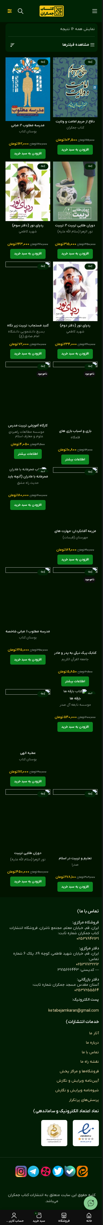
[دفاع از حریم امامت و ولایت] (75, 87)
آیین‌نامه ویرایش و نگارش (78, 1080)
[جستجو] (20, 11)
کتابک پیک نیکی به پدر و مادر (75, 653)
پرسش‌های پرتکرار (84, 1100)
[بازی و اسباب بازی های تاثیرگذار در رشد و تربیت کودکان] (75, 394)
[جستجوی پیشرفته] (9, 11)
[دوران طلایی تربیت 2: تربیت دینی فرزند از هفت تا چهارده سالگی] (75, 191)
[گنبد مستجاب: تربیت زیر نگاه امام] (27, 291)
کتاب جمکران (75, 127)
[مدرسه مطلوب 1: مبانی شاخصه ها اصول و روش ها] (27, 597)
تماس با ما (90, 1052)
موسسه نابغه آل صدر (75, 705)
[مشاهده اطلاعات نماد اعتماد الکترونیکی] (86, 1133)
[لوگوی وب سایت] (52, 11)
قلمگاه (75, 437)
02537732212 (87, 964)
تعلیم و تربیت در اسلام (75, 858)
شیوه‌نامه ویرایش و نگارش (77, 1090)
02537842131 (88, 938)
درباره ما (92, 1042)
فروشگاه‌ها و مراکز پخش (79, 1071)
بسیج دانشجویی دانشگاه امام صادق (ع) (26, 334)
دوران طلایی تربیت (27, 853)
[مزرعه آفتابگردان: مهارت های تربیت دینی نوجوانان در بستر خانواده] (75, 497)
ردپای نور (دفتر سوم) (27, 225)
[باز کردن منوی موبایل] (94, 11)
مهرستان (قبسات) (75, 537)
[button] (75, 150)
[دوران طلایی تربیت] (27, 819)
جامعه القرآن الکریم (75, 659)
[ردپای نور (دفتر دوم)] (75, 291)
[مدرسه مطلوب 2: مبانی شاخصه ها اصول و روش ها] (27, 89)
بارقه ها (75, 698)
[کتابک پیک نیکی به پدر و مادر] (75, 608)
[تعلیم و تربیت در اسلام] (75, 821)
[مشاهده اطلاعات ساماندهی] (54, 1133)
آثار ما (94, 1033)
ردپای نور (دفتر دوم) (75, 325)
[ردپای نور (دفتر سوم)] (27, 191)
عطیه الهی (28, 753)
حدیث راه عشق (28, 483)
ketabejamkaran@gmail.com (73, 1010)
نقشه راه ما (89, 1061)
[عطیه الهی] (27, 719)
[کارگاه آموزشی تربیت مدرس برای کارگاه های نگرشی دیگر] (27, 391)
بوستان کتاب (28, 131)
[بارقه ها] (75, 691)
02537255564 (86, 990)
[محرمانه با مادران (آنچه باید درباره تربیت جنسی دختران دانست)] (27, 469)
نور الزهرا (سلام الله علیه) (75, 231)
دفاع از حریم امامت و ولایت (75, 121)
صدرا (75, 865)
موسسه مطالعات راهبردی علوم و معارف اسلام (26, 434)
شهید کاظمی (28, 231)
